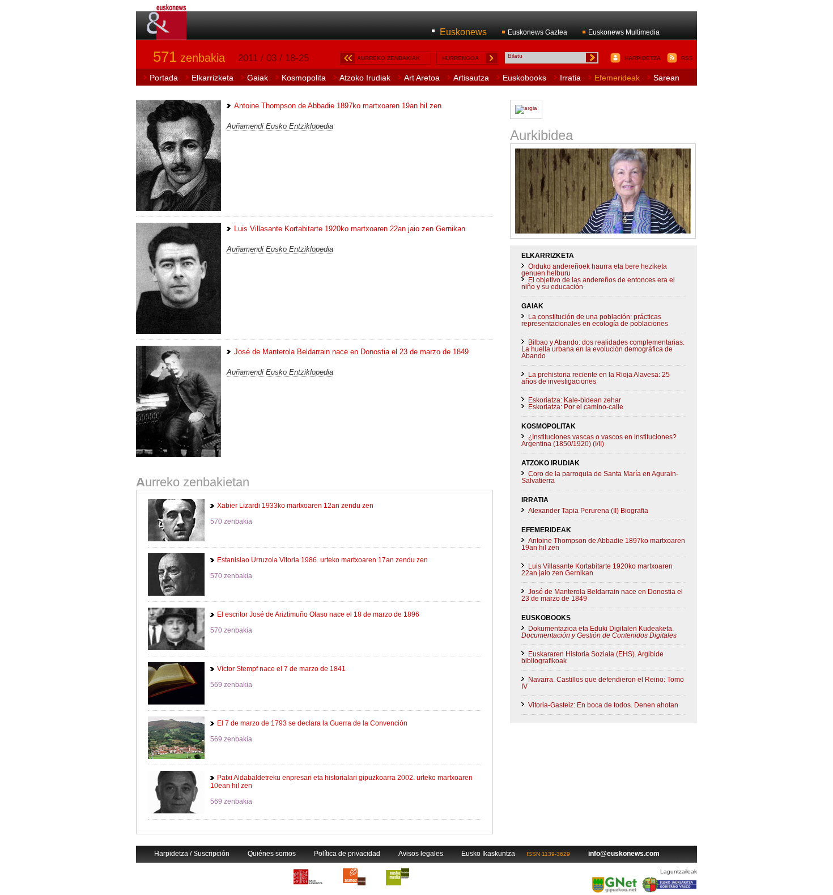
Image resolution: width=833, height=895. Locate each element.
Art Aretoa (422, 77)
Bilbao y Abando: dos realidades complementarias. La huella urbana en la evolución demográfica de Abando (603, 349)
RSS (687, 58)
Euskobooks (524, 77)
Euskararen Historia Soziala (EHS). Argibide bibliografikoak (592, 657)
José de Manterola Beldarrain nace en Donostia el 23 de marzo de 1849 (602, 595)
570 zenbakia (231, 521)
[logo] (167, 33)
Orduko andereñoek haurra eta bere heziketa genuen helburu (594, 269)
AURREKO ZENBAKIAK (388, 58)
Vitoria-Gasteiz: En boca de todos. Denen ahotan (603, 705)
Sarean (666, 77)
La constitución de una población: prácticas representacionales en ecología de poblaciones (594, 320)
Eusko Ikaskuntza (488, 854)
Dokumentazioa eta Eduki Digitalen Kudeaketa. (599, 632)
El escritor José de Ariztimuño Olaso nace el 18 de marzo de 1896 (318, 614)
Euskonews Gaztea (537, 32)
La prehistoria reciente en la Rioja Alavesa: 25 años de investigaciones (595, 378)
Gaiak (257, 77)
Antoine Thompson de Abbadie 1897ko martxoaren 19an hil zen (603, 544)
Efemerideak (617, 77)
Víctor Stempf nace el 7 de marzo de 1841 (281, 669)
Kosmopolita (304, 77)
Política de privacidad (347, 854)
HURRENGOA (460, 58)
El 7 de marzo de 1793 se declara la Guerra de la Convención (312, 723)
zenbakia (189, 58)
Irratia (570, 77)
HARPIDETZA (642, 58)
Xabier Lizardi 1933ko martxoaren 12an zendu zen (295, 506)
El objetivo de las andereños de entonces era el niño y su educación (598, 283)
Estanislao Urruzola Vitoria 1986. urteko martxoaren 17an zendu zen (322, 560)
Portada (164, 77)
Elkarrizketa (212, 77)
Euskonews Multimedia (624, 32)
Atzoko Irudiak (364, 77)
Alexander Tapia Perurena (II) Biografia (588, 511)
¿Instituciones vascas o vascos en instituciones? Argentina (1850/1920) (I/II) (599, 440)
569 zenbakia (231, 685)
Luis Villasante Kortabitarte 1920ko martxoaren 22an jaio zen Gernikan (597, 569)
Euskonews (463, 32)
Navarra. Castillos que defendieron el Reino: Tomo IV (602, 683)
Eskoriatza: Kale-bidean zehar (574, 400)
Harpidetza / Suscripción (192, 854)
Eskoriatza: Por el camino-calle (575, 407)
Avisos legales (420, 854)
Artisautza (471, 77)
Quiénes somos (272, 854)
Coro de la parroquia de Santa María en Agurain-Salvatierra (599, 477)
